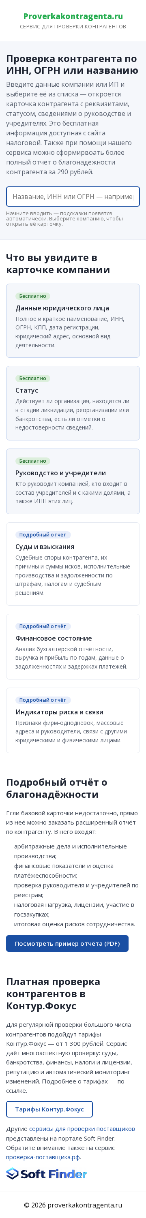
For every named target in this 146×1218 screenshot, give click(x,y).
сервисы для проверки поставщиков (82, 1128)
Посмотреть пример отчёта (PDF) (67, 943)
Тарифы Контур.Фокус (49, 1109)
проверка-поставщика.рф (43, 1157)
